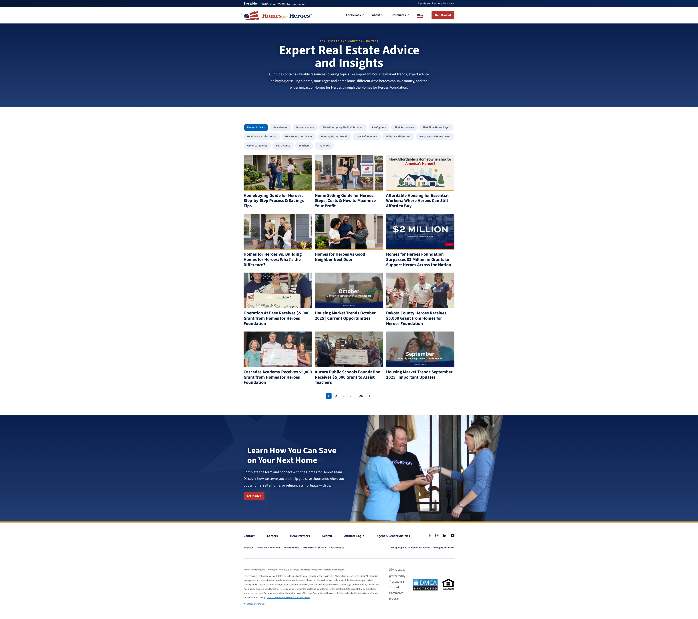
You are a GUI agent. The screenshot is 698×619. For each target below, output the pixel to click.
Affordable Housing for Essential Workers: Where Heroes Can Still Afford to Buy (417, 200)
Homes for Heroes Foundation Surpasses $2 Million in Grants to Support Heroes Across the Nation (418, 259)
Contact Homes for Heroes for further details (288, 597)
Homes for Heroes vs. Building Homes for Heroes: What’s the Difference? (273, 259)
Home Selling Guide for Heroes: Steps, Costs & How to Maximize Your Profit (345, 200)
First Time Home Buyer (436, 127)
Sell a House (283, 146)
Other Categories (257, 146)
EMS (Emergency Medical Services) (343, 127)
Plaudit (261, 604)
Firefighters (379, 127)
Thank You (324, 146)
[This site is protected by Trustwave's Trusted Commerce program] (398, 585)
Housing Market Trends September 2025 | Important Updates (419, 374)
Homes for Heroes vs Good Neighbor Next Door (340, 257)
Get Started (254, 496)
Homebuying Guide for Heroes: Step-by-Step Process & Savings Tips (274, 200)
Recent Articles (256, 127)
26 (361, 395)
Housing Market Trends (334, 136)
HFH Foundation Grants (298, 136)
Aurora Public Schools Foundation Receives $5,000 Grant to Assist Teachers (347, 377)
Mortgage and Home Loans (435, 136)
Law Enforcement (366, 136)
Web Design (249, 604)
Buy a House (280, 127)
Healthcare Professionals (261, 136)
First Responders (404, 127)
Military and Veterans (398, 136)
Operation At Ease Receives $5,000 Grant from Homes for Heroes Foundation (277, 318)
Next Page (369, 396)
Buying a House (305, 127)
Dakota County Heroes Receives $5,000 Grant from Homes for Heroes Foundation (416, 318)
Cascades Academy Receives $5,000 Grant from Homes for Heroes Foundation (278, 377)
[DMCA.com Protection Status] (425, 584)
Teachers (304, 146)
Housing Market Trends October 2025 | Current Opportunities (345, 316)
